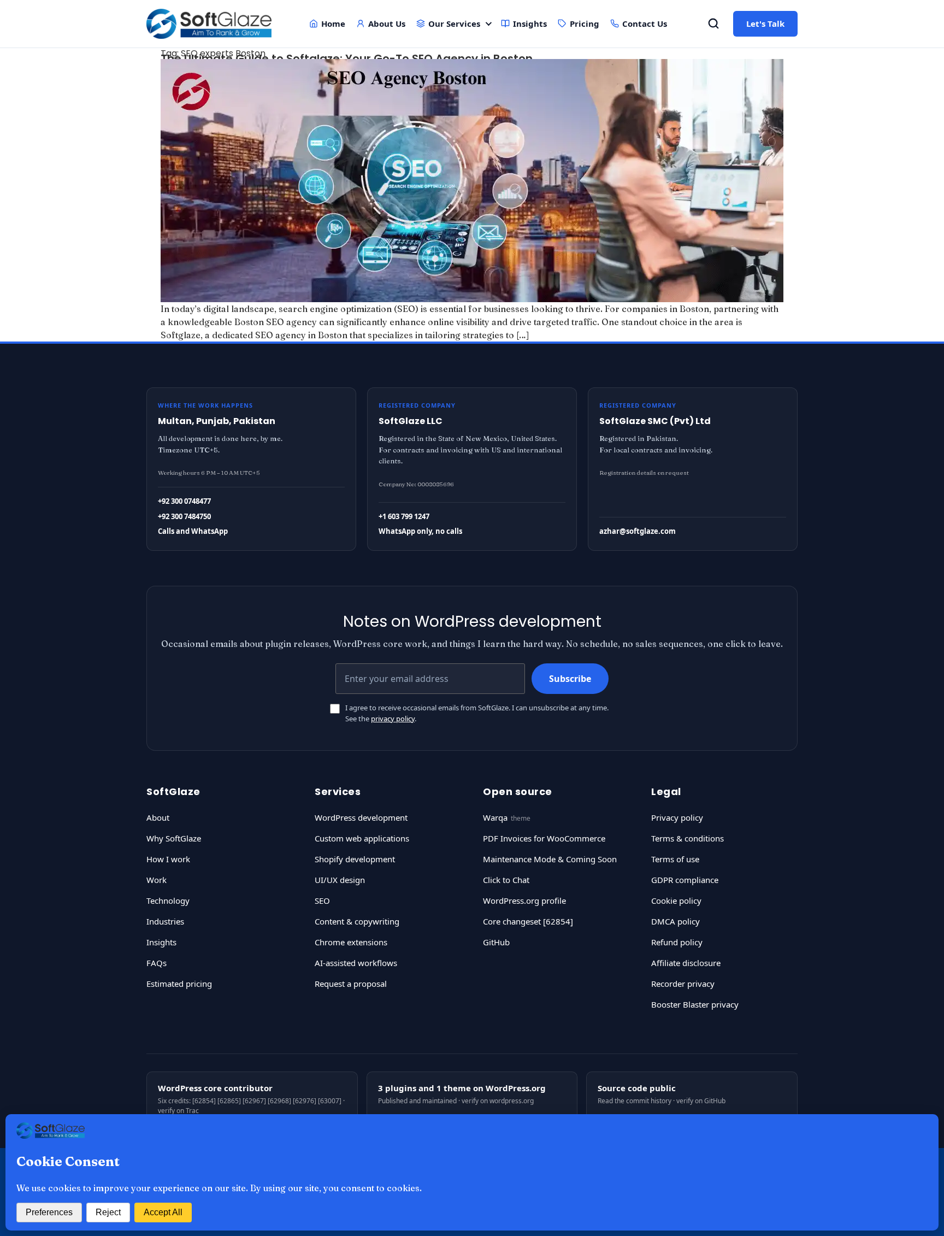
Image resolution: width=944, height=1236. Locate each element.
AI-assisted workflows (356, 962)
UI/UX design (340, 879)
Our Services (454, 23)
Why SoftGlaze (173, 838)
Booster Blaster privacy (695, 1004)
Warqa (495, 817)
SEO (322, 900)
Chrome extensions (351, 942)
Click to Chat (506, 879)
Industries (165, 921)
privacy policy (393, 718)
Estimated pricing (179, 983)
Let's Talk (765, 23)
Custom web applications (362, 838)
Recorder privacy (683, 983)
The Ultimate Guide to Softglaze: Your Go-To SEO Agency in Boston (347, 58)
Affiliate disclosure (686, 962)
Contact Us (644, 23)
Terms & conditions (687, 838)
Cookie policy (676, 900)
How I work (168, 859)
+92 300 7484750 (184, 516)
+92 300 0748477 (184, 501)
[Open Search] (713, 23)
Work (156, 879)
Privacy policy (677, 817)
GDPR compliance (684, 879)
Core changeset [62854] (528, 921)
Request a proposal (351, 983)
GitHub (496, 942)
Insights (530, 23)
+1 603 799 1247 (404, 516)
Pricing (584, 23)
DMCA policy (675, 921)
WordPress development (361, 817)
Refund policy (677, 942)
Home (333, 23)
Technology (168, 900)
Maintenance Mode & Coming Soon (550, 859)
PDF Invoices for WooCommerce (544, 838)
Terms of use (675, 859)
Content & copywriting (357, 921)
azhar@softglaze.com (637, 531)
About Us (386, 23)
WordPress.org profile (524, 900)
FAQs (156, 962)
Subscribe (570, 679)
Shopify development (355, 859)
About (157, 817)
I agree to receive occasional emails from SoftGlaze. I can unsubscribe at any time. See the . (477, 713)
